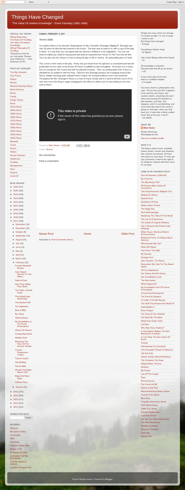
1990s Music (16, 114)
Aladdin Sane (21, 338)
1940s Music (16, 131)
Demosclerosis (147, 381)
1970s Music (16, 121)
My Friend (145, 370)
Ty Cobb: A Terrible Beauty (153, 300)
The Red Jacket (148, 280)
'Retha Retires (21, 318)
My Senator (146, 254)
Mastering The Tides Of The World (157, 216)
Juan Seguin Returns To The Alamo (23, 274)
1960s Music (16, 124)
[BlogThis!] (80, 145)
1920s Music (16, 138)
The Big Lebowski (18, 72)
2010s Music (16, 107)
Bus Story (19, 314)
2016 (15, 392)
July (18, 243)
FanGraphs (15, 435)
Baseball (14, 141)
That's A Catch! (22, 358)
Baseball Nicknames (150, 412)
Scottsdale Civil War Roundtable (19, 457)
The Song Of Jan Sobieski (153, 314)
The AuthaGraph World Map (22, 297)
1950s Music (16, 128)
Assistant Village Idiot (19, 445)
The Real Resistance (150, 422)
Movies (49, 149)
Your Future (15, 76)
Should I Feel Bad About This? (23, 371)
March (19, 259)
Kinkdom (145, 367)
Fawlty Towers (16, 100)
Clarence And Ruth (149, 388)
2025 (15, 191)
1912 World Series (149, 405)
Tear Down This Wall (150, 250)
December (21, 224)
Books (13, 93)
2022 (15, 202)
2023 (15, 198)
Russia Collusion (17, 155)
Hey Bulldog (20, 362)
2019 (15, 213)
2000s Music (16, 110)
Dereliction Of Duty (149, 202)
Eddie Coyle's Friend (150, 205)
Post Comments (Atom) (62, 240)
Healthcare (15, 159)
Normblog (14, 442)
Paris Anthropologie (150, 212)
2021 (15, 206)
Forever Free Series (150, 395)
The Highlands (21, 306)
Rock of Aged (147, 310)
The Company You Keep (152, 360)
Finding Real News (23, 334)
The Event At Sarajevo (151, 297)
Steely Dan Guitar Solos (152, 321)
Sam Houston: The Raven (153, 261)
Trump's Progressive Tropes (21, 352)
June (18, 247)
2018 (15, 217)
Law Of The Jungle (149, 374)
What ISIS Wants (148, 247)
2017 (15, 221)
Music (12, 103)
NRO (12, 439)
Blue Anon (145, 398)
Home (87, 233)
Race (12, 169)
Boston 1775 (16, 449)
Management (16, 166)
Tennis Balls (20, 366)
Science (13, 172)
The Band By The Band (151, 317)
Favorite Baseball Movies (23, 267)
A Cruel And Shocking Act (152, 293)
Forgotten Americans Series (153, 402)
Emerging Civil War (18, 452)
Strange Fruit (147, 257)
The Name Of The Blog (20, 40)
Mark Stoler (149, 128)
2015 (15, 395)
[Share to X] (83, 145)
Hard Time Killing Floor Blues (22, 285)
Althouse (14, 428)
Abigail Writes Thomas (151, 364)
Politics (13, 152)
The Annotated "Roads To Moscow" (157, 350)
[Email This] (77, 145)
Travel (13, 145)
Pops (143, 377)
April (18, 255)
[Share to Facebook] (85, 145)
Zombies (14, 162)
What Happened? (149, 284)
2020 (15, 210)
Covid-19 (14, 176)
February (20, 262)
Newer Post (46, 233)
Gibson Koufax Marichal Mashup (156, 357)
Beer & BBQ (20, 310)
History (13, 79)
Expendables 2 (148, 307)
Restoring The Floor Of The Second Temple (23, 343)
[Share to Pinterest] (88, 145)
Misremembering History (21, 86)
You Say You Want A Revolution (155, 419)
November (21, 228)
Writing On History (149, 195)
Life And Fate (147, 353)
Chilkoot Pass (21, 382)
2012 (15, 407)
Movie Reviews (17, 89)
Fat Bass (145, 324)
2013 (15, 403)
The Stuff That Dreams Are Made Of (157, 303)
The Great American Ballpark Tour (156, 191)
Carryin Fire (146, 436)
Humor (13, 148)
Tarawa (144, 343)
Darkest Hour (147, 198)
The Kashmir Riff (22, 302)
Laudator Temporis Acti (20, 467)
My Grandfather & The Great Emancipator (23, 324)
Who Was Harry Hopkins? (152, 328)
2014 (15, 399)
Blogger (108, 479)
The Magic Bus (148, 209)
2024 (15, 194)
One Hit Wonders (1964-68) (153, 175)
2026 (15, 187)
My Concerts (146, 179)
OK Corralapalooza (149, 270)
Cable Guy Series (149, 409)
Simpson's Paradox (150, 429)
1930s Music (16, 134)
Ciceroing (145, 433)
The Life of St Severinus (152, 219)
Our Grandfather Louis (151, 277)
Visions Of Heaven (23, 330)
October (20, 232)
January (20, 387)
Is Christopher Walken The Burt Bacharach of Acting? (155, 332)
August (19, 240)
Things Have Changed (37, 17)
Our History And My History (153, 273)
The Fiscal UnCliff (149, 384)
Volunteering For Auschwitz (153, 346)
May (18, 251)
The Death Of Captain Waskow (155, 223)
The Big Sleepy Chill (150, 182)
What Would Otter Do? (151, 243)
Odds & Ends (21, 280)
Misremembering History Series (155, 391)
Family (13, 96)
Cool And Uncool (148, 416)
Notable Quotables (149, 426)
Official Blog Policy (18, 37)
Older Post (127, 233)
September (21, 236)
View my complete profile (152, 138)
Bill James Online (18, 432)
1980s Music (16, 117)
